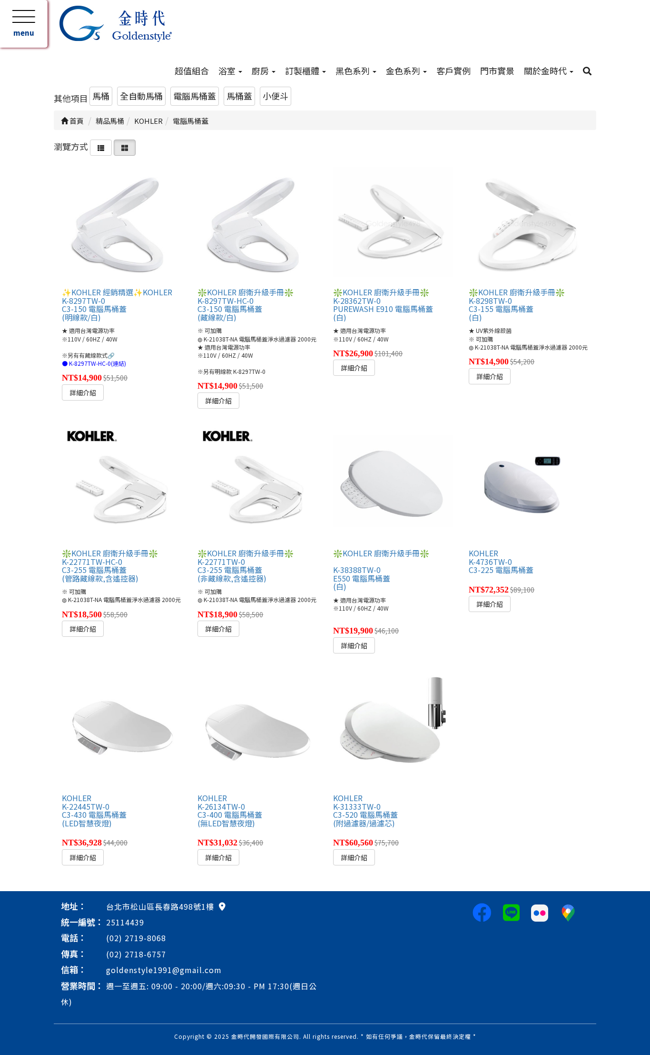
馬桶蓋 (239, 96)
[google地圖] (222, 906)
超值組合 (192, 70)
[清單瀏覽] (101, 146)
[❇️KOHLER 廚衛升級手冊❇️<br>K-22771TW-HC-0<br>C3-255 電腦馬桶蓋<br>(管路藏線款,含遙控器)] (121, 484)
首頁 (76, 121)
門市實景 (497, 70)
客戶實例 (453, 70)
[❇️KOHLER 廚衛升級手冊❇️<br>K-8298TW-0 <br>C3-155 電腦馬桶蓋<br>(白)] (528, 223)
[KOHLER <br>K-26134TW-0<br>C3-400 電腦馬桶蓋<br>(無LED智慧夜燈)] (256, 729)
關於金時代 (546, 70)
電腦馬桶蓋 (194, 96)
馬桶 (100, 96)
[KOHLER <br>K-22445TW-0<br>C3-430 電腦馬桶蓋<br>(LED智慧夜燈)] (121, 729)
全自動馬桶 (141, 96)
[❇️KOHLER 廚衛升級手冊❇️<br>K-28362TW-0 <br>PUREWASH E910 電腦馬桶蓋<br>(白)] (392, 223)
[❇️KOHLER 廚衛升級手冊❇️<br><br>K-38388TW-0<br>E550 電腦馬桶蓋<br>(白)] (392, 484)
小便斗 (275, 96)
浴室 (227, 70)
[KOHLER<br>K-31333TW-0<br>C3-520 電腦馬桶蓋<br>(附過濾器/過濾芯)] (392, 729)
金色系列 (404, 70)
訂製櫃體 (303, 70)
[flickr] (539, 911)
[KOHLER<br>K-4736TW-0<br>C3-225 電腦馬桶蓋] (528, 484)
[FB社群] (482, 911)
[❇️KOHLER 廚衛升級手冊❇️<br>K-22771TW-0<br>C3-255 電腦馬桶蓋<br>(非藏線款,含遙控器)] (256, 484)
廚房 (261, 70)
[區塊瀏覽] (125, 146)
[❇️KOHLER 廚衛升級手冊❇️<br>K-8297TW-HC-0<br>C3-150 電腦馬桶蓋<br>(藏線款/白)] (256, 223)
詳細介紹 (82, 392)
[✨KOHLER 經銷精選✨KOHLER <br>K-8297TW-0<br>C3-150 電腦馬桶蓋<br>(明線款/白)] (121, 223)
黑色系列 (353, 70)
